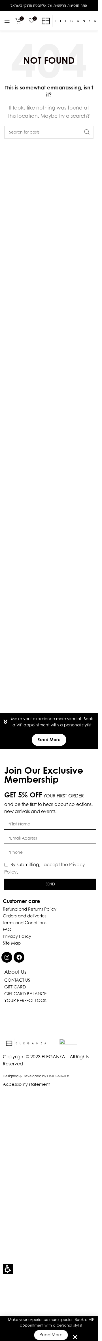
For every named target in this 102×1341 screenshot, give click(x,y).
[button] (8, 1269)
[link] (6, 957)
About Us (15, 972)
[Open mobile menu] (7, 20)
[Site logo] (69, 20)
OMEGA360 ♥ (58, 1076)
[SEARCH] (87, 132)
